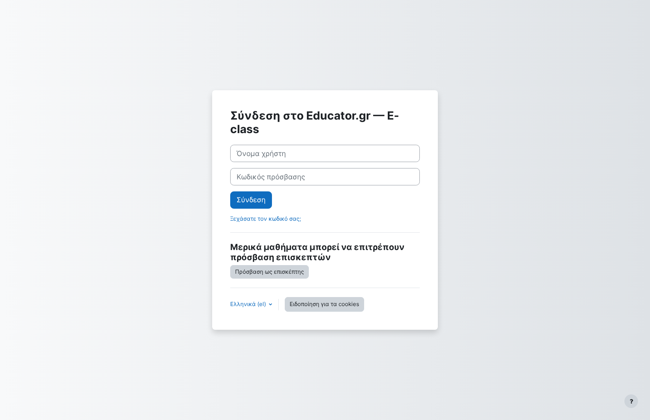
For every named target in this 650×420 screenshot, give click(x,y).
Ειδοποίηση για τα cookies (324, 304)
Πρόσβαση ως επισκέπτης (269, 271)
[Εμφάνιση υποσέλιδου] (631, 401)
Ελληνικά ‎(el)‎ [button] (248, 304)
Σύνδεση (251, 200)
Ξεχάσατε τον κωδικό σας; (265, 218)
